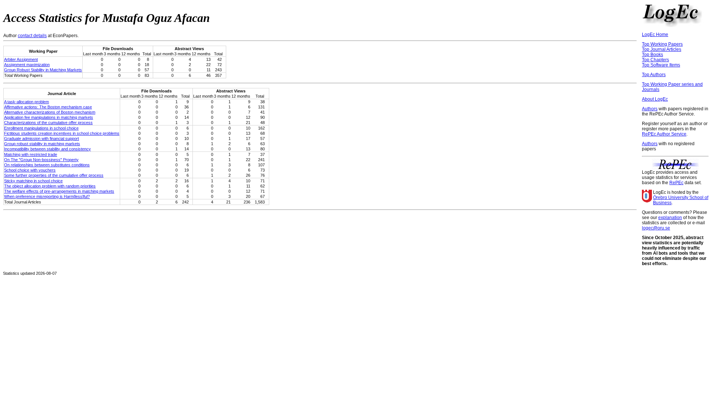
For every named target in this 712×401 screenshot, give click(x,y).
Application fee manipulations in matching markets (48, 117)
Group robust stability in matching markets (42, 143)
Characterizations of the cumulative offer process (48, 122)
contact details (32, 35)
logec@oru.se (656, 228)
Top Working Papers (662, 44)
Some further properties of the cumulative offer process (53, 175)
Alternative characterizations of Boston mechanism (49, 112)
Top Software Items (661, 65)
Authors (649, 108)
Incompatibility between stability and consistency (47, 149)
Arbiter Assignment (21, 59)
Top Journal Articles (661, 49)
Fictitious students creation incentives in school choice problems (61, 133)
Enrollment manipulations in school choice (41, 128)
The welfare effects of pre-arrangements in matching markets (59, 191)
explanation (670, 217)
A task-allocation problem (26, 102)
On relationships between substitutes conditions (47, 165)
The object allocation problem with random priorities (50, 186)
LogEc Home (655, 34)
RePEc (676, 182)
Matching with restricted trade (30, 154)
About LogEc (655, 99)
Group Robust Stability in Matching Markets (43, 70)
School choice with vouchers (30, 170)
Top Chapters (655, 59)
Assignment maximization (27, 64)
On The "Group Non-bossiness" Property (41, 159)
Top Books (652, 54)
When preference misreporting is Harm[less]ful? (47, 196)
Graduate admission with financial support (41, 138)
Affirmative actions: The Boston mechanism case (48, 107)
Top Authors (654, 74)
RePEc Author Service (664, 134)
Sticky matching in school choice (33, 181)
